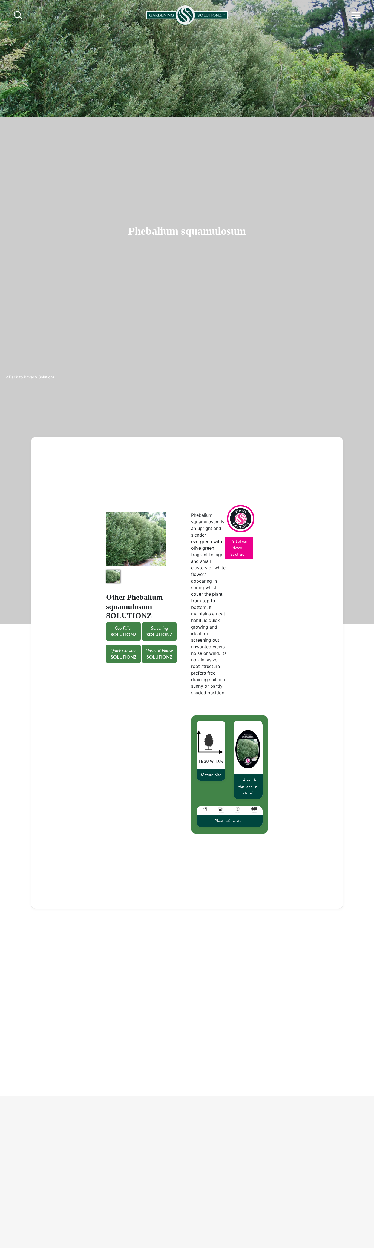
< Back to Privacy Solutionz (30, 377)
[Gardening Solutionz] (187, 14)
